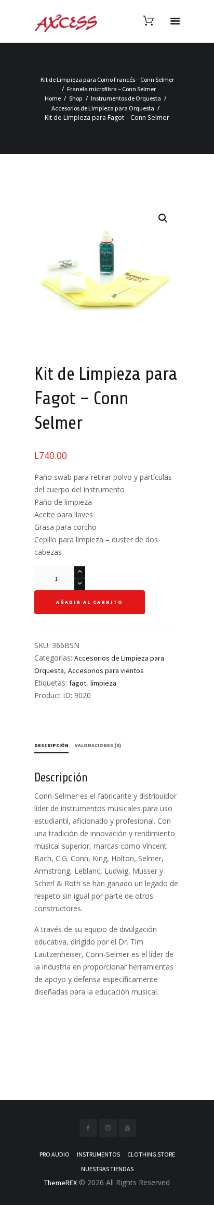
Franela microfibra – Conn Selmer (111, 89)
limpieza (103, 683)
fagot (77, 683)
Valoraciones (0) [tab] (98, 745)
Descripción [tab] (51, 745)
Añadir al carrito (89, 602)
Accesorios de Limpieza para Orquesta (102, 108)
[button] (163, 218)
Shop (76, 98)
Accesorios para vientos (106, 670)
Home (53, 98)
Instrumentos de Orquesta (126, 98)
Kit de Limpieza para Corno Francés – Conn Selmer (107, 79)
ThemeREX (60, 1182)
